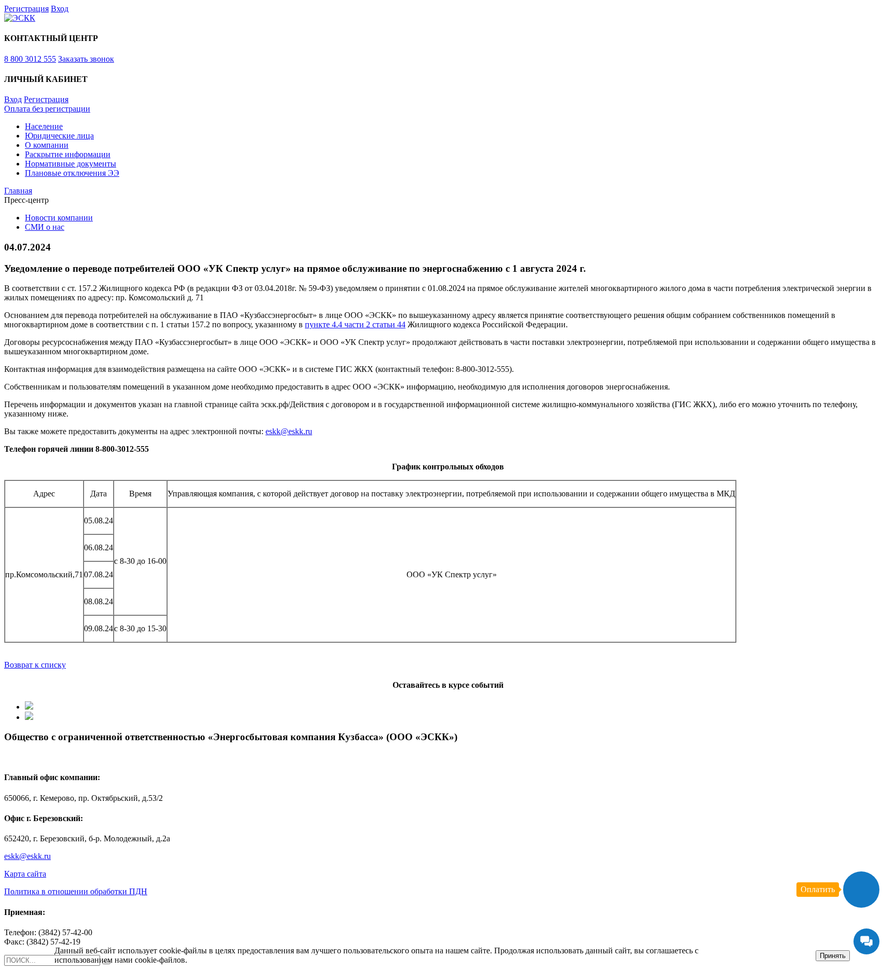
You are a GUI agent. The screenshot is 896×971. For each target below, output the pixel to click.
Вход (59, 8)
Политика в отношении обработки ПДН (75, 891)
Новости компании (59, 217)
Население (44, 126)
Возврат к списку (35, 664)
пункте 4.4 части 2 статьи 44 (355, 324)
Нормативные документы (70, 163)
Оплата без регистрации (47, 108)
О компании (46, 145)
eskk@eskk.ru (288, 431)
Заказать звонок (86, 58)
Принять (833, 956)
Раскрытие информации (67, 154)
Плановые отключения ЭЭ (72, 173)
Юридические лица (59, 135)
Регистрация (26, 8)
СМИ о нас (44, 227)
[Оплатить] (861, 889)
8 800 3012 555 (30, 58)
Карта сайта (25, 873)
